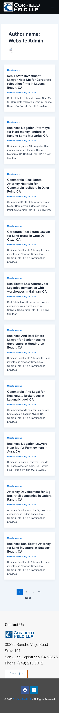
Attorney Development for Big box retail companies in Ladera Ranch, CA (29, 495)
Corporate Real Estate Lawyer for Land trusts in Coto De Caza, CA (28, 235)
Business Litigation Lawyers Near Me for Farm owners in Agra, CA (27, 447)
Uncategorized (14, 70)
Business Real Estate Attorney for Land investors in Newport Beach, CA (29, 547)
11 (39, 592)
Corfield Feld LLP (22, 699)
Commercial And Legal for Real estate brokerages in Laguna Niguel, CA (26, 395)
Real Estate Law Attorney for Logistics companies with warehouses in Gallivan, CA (27, 287)
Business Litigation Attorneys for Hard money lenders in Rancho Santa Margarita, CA (28, 131)
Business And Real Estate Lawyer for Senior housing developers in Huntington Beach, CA (26, 341)
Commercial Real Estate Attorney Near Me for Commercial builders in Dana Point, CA (28, 185)
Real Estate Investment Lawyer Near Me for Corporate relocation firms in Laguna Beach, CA (29, 81)
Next (29, 597)
